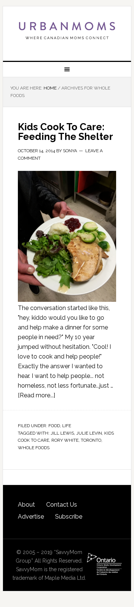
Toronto (91, 440)
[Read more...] (36, 395)
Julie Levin (89, 433)
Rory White (65, 440)
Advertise (31, 516)
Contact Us (61, 504)
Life (66, 425)
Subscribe (68, 516)
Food (54, 425)
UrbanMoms (67, 30)
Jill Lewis (62, 433)
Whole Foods (34, 447)
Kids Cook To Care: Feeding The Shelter (65, 131)
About (26, 504)
